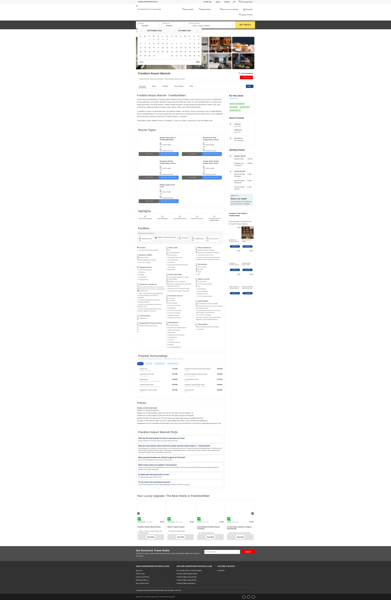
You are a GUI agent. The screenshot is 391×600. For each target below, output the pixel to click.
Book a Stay (247, 77)
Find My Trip (207, 2)
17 (158, 47)
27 (140, 56)
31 (198, 56)
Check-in (141, 23)
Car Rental (234, 9)
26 (167, 51)
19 (167, 47)
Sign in (218, 2)
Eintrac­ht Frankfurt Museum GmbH (152, 438)
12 (167, 43)
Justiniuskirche (159, 440)
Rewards (249, 9)
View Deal (235, 247)
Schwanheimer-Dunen (179, 438)
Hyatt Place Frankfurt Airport (234, 240)
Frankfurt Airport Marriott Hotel (149, 515)
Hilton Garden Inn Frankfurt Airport (234, 287)
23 (154, 51)
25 (163, 51)
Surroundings (178, 86)
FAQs (191, 86)
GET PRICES (245, 24)
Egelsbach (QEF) (239, 159)
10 (158, 43)
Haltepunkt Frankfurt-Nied (146, 440)
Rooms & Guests (194, 23)
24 (158, 51)
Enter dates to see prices (168, 150)
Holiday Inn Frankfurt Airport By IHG (234, 264)
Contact (249, 15)
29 (149, 56)
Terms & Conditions (143, 565)
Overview (142, 86)
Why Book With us (142, 568)
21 (145, 51)
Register (227, 2)
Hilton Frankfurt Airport (176, 515)
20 (140, 51)
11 (162, 43)
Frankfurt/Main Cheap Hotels (186, 568)
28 (145, 56)
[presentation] (138, 501)
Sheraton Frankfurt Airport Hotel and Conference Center (247, 287)
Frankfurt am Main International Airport (199, 436)
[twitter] (248, 584)
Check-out (166, 23)
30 (154, 56)
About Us (139, 558)
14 (145, 47)
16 (154, 47)
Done (198, 62)
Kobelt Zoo (182, 436)
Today (141, 62)
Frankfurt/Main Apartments (186, 571)
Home (191, 9)
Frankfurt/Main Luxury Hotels (187, 565)
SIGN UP (248, 540)
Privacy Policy (140, 561)
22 (149, 51)
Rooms (154, 86)
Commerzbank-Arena (193, 438)
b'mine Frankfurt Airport (247, 240)
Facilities (165, 86)
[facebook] (243, 584)
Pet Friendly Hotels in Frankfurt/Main (189, 558)
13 (140, 47)
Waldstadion (168, 438)
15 (149, 47)
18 (163, 47)
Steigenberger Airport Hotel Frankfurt (246, 264)
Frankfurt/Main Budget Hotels (187, 561)
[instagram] (253, 584)
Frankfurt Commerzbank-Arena (210, 438)
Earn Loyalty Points (142, 571)
